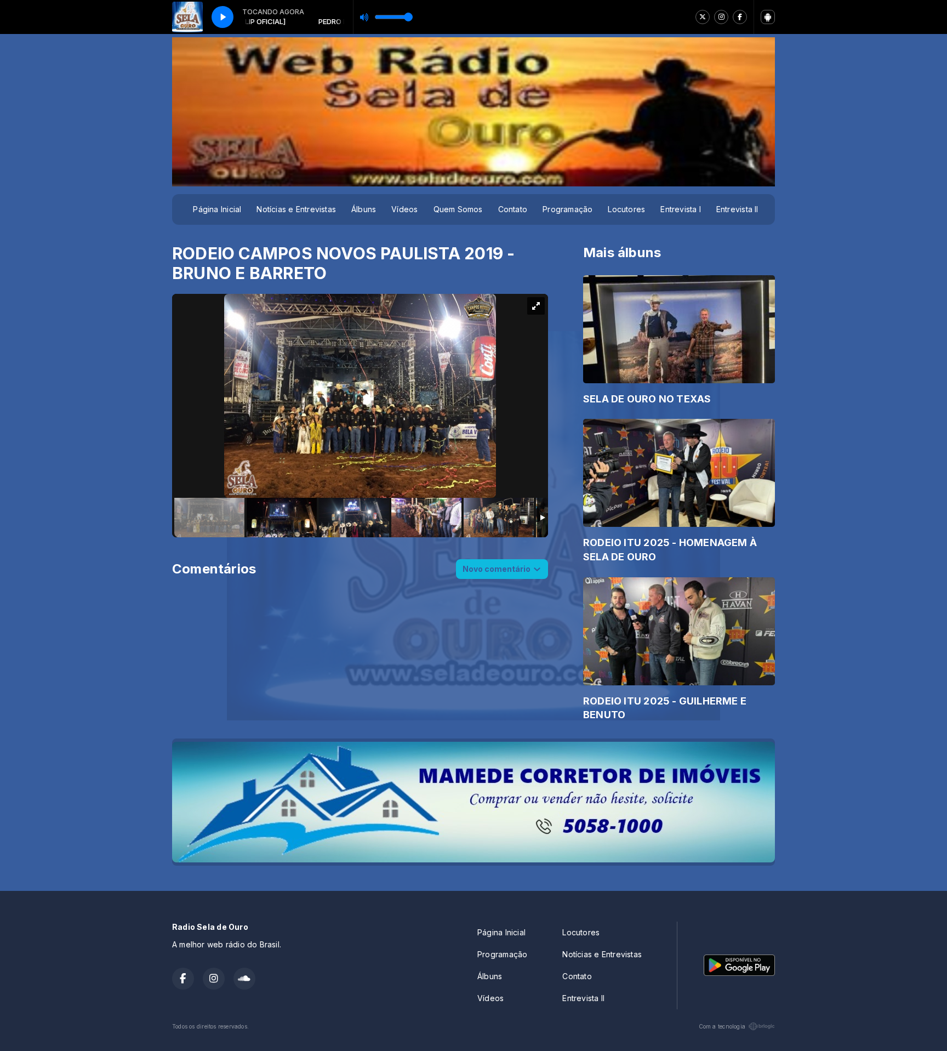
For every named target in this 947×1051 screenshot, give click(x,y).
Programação (567, 209)
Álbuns (363, 209)
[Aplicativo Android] (768, 17)
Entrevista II (737, 209)
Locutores (626, 209)
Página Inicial (217, 209)
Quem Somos (458, 209)
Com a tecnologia (722, 1026)
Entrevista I (680, 209)
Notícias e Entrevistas (296, 209)
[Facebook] (740, 17)
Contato (512, 209)
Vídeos (404, 209)
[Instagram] (721, 17)
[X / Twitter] (702, 17)
